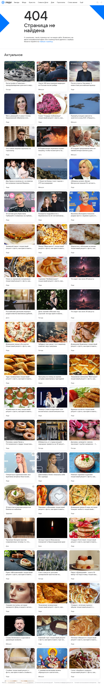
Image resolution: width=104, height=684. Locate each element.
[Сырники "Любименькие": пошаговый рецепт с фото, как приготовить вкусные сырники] (52, 272)
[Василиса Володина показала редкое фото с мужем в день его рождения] (84, 207)
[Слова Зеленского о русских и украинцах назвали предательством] (19, 631)
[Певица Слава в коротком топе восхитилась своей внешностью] (52, 402)
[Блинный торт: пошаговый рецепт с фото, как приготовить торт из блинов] (52, 631)
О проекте (30, 682)
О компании (11, 682)
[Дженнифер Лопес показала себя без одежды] (52, 467)
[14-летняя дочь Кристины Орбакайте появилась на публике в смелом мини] (19, 207)
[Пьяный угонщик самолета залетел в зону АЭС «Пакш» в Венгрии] (84, 109)
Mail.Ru (4, 682)
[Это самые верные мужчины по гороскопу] (19, 141)
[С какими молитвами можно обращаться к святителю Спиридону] (52, 663)
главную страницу (46, 42)
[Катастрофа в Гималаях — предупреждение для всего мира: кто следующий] (19, 76)
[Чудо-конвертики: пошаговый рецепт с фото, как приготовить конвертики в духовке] (19, 370)
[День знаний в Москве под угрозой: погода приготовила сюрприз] (52, 304)
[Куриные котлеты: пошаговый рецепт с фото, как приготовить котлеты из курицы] (84, 402)
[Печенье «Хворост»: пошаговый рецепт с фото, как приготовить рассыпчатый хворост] (84, 631)
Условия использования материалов (85, 682)
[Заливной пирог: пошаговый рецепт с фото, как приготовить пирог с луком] (19, 239)
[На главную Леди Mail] (7, 2)
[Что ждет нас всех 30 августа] (84, 304)
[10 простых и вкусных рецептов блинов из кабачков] (19, 500)
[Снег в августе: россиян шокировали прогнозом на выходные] (52, 565)
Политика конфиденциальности (63, 682)
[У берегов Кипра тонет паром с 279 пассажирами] (52, 174)
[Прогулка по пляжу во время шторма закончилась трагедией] (52, 370)
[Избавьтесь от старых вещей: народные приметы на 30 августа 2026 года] (52, 435)
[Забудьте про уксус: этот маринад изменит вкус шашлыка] (52, 337)
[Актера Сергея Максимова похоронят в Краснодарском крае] (52, 533)
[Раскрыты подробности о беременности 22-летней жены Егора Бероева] (52, 207)
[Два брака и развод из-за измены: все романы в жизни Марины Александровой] (19, 174)
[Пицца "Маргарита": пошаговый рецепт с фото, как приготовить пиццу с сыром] (52, 239)
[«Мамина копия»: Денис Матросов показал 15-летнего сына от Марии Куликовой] (84, 174)
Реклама (19, 682)
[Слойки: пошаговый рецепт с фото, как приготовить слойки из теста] (19, 663)
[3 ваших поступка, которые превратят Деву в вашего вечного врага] (19, 598)
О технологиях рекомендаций (44, 682)
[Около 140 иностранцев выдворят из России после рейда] (52, 76)
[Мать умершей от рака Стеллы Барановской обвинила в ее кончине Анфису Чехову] (19, 109)
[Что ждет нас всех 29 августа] (84, 272)
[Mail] (3, 2)
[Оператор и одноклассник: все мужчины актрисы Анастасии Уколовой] (19, 467)
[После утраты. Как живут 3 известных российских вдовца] (84, 76)
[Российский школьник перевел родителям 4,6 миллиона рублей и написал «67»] (19, 304)
